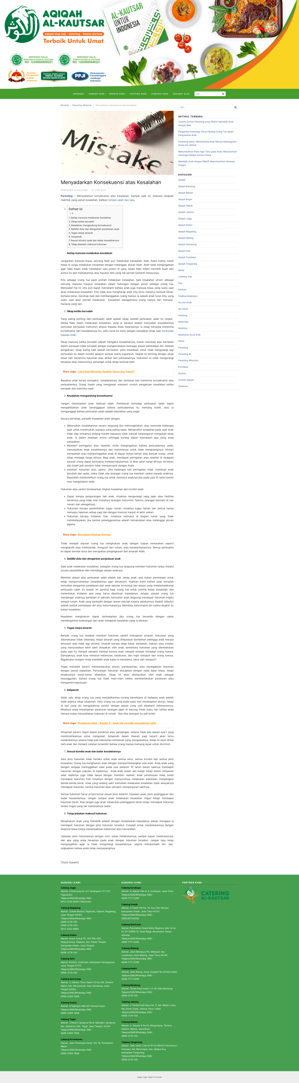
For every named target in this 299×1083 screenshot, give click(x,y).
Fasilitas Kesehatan (188, 296)
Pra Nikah (183, 367)
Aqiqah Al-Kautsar (155, 1077)
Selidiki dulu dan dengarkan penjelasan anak (95, 229)
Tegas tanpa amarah (82, 233)
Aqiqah (181, 179)
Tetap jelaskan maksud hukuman (89, 244)
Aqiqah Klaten (185, 225)
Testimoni (183, 386)
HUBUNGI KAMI (159, 94)
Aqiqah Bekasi (185, 192)
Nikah (181, 341)
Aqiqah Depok (185, 205)
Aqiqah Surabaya (187, 257)
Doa (180, 283)
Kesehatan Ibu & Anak (189, 334)
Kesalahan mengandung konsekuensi (91, 225)
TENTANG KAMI (138, 94)
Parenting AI (184, 354)
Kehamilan (183, 321)
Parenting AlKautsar (82, 105)
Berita (181, 270)
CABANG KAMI (96, 94)
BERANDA (78, 94)
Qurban (182, 373)
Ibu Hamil (183, 308)
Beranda (65, 105)
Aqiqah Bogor (185, 199)
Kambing (182, 315)
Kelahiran (182, 328)
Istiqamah (76, 236)
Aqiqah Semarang (187, 244)
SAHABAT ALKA (181, 94)
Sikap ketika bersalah (83, 221)
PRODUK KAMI (117, 94)
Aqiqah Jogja (185, 218)
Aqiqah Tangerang (187, 263)
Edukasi (182, 289)
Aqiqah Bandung (186, 186)
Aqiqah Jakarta (186, 212)
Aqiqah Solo (184, 250)
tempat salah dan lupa (121, 199)
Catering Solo (185, 276)
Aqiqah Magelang (187, 231)
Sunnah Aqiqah (186, 380)
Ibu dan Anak (185, 302)
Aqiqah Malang (186, 238)
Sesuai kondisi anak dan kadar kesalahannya (95, 240)
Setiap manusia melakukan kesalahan (91, 217)
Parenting (183, 347)
